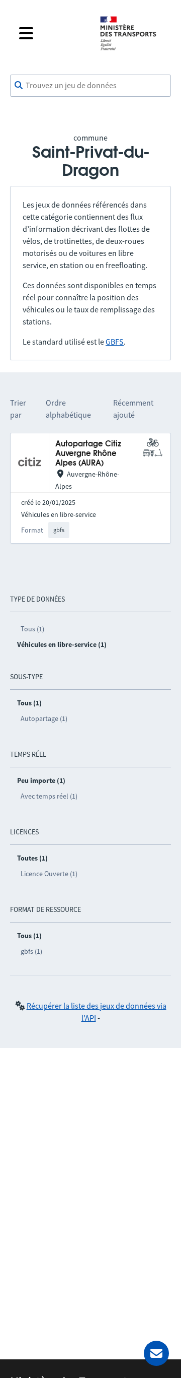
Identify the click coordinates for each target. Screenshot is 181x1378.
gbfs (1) (31, 951)
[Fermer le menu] (51, 33)
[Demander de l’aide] (156, 1353)
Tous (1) (32, 628)
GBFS (115, 342)
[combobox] (90, 86)
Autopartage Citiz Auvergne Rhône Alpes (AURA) (88, 454)
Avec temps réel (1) (49, 796)
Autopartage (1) (44, 718)
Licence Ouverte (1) (49, 873)
